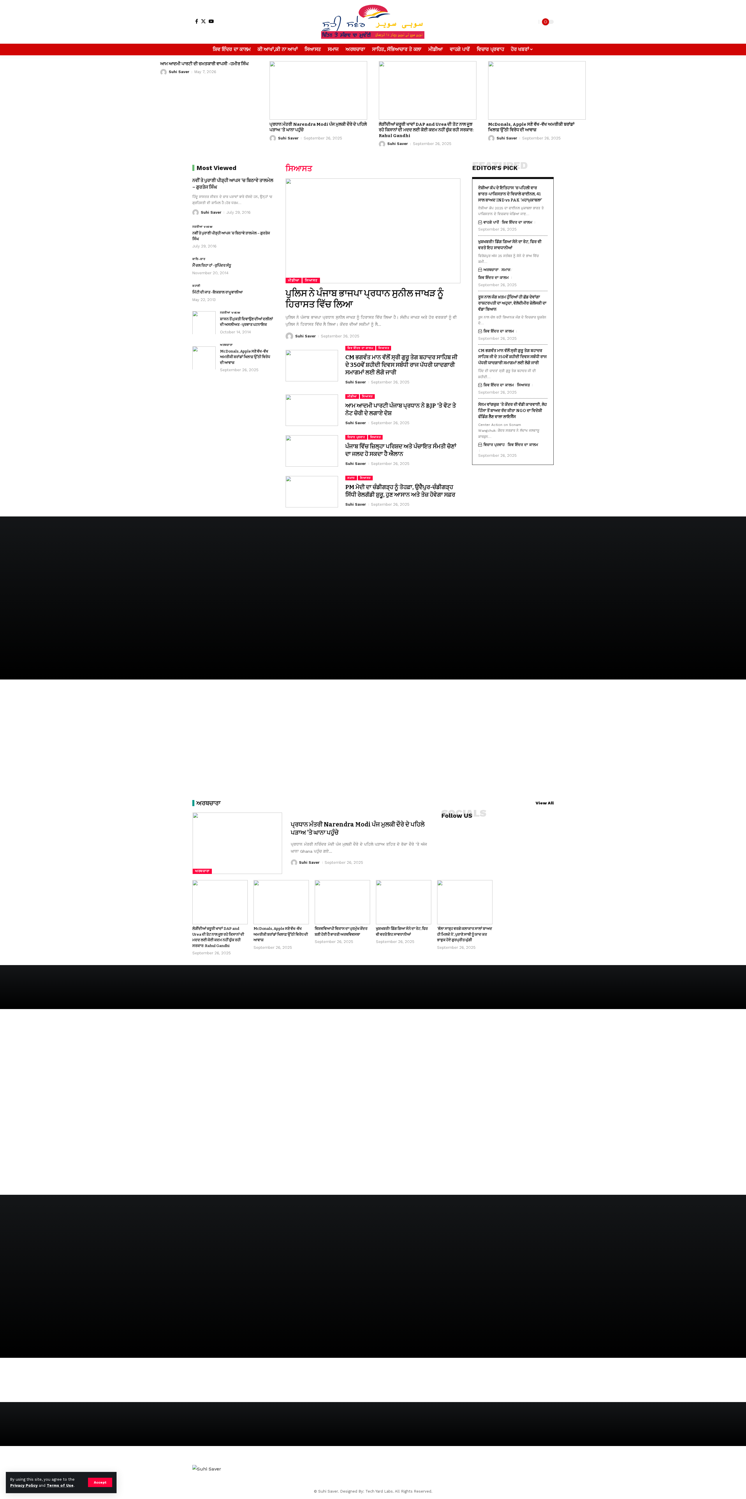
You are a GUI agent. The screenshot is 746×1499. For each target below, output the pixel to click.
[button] (100, 1482)
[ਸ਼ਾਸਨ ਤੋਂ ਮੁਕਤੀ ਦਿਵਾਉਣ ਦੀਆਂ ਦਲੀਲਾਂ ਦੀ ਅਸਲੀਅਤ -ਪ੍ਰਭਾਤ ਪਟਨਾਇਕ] (204, 322)
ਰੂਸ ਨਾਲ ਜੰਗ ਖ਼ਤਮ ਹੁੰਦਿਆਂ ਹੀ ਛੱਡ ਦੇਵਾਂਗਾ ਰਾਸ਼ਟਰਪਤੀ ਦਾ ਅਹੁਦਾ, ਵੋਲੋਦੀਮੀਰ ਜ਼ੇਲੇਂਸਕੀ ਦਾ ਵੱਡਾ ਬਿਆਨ (512, 303)
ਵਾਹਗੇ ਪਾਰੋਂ (491, 222)
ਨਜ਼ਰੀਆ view (202, 226)
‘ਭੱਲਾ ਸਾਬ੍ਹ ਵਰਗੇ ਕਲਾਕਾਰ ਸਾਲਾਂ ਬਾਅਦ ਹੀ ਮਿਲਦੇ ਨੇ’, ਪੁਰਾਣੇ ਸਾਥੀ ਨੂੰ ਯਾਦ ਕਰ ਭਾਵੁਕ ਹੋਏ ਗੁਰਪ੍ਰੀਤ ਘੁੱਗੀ (464, 934)
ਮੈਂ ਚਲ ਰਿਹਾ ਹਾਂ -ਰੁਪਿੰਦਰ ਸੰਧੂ (211, 265)
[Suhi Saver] (373, 21)
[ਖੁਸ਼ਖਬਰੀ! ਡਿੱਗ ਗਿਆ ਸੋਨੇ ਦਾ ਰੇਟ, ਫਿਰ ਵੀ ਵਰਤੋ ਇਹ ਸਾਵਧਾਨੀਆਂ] (403, 902)
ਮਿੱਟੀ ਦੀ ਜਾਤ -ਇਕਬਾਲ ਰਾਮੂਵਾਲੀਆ (217, 292)
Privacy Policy (24, 1485)
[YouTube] (211, 21)
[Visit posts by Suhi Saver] (163, 72)
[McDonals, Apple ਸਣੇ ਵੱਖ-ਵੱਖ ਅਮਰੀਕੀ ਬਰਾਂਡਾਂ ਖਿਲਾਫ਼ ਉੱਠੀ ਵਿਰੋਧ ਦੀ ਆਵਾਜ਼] (537, 90)
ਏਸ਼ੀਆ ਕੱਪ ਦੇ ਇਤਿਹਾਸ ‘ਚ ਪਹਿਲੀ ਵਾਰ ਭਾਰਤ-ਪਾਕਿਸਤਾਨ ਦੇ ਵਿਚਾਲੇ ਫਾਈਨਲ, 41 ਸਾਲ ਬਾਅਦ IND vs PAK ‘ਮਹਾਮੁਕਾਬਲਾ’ (510, 194)
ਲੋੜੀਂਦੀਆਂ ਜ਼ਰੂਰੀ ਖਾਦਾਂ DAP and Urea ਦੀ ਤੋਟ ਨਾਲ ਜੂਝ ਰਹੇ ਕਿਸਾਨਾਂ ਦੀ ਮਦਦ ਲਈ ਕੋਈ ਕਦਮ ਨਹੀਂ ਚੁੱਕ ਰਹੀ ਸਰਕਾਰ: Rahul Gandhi (426, 130)
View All (545, 803)
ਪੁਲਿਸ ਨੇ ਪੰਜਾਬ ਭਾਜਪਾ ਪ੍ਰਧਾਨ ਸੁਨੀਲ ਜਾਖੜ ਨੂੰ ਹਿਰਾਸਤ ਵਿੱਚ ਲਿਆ (365, 299)
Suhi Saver (179, 72)
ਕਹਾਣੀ (196, 285)
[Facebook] (197, 21)
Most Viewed (216, 168)
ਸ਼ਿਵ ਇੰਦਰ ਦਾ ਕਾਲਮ (360, 348)
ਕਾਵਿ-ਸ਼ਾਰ (198, 259)
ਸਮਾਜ (351, 477)
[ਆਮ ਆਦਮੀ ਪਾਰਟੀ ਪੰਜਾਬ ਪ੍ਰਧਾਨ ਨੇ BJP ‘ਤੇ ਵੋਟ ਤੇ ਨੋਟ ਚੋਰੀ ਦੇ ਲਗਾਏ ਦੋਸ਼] (312, 410)
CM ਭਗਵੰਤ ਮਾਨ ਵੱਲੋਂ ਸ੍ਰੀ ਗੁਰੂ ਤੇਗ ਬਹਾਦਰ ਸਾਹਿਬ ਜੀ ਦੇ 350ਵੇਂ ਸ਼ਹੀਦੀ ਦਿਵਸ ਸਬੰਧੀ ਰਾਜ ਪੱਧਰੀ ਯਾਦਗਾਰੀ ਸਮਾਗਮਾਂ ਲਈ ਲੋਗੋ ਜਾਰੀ (401, 365)
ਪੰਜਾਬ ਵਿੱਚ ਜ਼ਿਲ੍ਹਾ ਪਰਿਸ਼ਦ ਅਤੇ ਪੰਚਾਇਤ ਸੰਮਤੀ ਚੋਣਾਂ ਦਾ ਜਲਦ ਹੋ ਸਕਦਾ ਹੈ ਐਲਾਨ (400, 450)
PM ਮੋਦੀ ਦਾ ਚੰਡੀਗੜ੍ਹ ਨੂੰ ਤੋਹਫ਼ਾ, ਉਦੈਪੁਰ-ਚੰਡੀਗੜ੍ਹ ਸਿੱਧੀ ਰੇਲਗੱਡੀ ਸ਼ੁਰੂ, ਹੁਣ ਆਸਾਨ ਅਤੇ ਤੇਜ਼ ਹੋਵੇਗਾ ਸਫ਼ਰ (400, 491)
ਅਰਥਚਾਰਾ (226, 344)
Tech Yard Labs (379, 1491)
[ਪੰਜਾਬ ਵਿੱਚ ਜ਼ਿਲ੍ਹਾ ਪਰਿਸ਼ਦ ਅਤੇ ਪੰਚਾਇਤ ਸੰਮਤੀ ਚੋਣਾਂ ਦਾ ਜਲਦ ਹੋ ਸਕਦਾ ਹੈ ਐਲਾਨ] (312, 451)
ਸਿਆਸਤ (311, 280)
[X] (203, 21)
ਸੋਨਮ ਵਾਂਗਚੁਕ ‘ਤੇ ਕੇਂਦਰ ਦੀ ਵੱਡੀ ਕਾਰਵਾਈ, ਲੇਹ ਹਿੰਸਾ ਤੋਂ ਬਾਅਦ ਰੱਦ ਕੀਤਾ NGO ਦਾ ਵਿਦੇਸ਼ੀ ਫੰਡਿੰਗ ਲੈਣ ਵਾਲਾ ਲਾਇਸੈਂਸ (512, 410)
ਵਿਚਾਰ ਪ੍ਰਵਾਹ (356, 437)
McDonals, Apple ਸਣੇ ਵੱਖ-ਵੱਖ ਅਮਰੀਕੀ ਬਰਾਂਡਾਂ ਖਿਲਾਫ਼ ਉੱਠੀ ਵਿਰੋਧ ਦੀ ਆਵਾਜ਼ (531, 127)
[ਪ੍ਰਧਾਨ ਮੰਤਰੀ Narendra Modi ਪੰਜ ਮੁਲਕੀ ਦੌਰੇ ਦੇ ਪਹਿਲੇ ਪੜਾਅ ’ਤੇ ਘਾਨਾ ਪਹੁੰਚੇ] (318, 90)
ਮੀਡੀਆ (293, 280)
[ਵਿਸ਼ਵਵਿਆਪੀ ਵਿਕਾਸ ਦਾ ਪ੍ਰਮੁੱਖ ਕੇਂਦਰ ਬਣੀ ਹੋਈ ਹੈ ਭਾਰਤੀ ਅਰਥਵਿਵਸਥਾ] (342, 902)
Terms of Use (60, 1485)
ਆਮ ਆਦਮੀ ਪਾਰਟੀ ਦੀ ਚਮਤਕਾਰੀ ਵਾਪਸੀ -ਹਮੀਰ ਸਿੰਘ (204, 63)
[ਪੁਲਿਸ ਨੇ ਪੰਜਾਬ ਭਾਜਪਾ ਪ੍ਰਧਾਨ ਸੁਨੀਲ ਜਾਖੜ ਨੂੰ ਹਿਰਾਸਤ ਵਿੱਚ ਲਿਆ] (373, 230)
